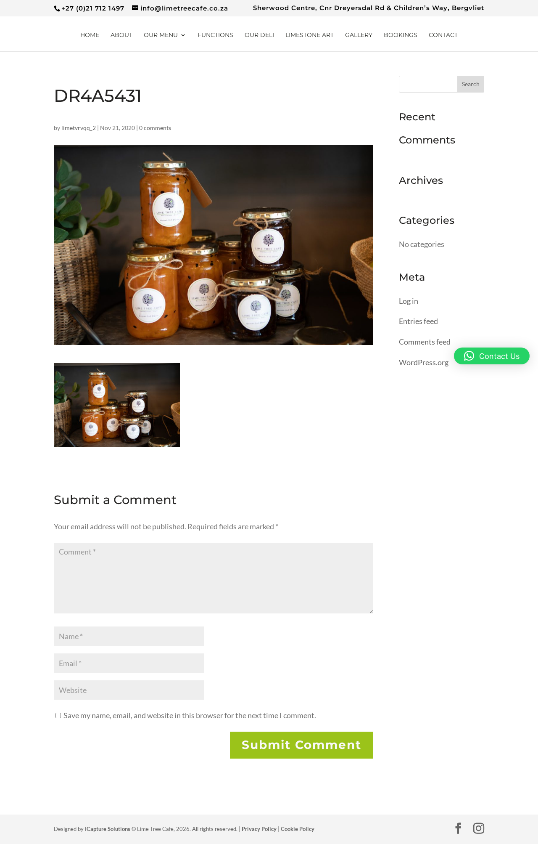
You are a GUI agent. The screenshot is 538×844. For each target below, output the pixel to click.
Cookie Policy (297, 828)
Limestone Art (309, 35)
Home (89, 35)
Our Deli (259, 35)
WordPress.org (423, 362)
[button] (492, 356)
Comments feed (425, 341)
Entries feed (418, 321)
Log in (408, 300)
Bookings (400, 35)
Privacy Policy (259, 828)
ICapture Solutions (107, 828)
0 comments (155, 127)
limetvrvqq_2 (78, 127)
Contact (443, 35)
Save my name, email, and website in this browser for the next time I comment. (189, 715)
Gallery (358, 35)
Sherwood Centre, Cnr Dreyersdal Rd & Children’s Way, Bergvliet (368, 8)
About (121, 35)
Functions (215, 35)
